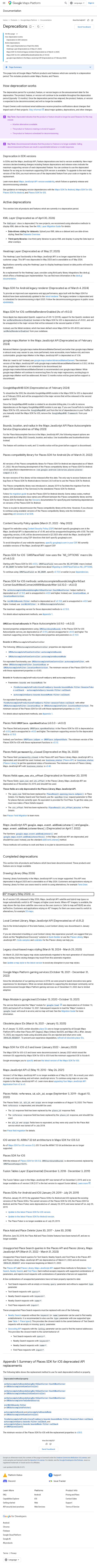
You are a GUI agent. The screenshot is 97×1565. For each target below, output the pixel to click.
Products (14, 20)
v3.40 (48, 766)
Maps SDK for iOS (84, 189)
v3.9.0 (44, 632)
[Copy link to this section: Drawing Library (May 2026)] (37, 873)
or (45, 739)
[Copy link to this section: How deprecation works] (38, 86)
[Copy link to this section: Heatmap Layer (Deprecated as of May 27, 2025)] (62, 251)
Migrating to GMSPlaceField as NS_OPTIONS (72, 567)
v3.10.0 (57, 572)
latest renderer (51, 296)
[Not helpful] (92, 20)
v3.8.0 (77, 709)
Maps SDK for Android (65, 189)
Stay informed (35, 110)
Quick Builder (54, 937)
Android (37, 1495)
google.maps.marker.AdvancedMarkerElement (54, 360)
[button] (48, 67)
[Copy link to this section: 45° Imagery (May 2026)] (33, 894)
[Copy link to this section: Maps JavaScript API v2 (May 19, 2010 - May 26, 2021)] (66, 1070)
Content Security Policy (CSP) (41, 528)
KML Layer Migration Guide (49, 226)
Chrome (6, 1527)
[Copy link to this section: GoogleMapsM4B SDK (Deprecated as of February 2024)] (72, 388)
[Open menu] (4, 3)
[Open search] (65, 3)
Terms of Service (72, 1507)
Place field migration (16, 1130)
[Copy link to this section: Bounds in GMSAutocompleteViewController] (47, 642)
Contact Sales (71, 1499)
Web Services (39, 1507)
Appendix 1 (48, 614)
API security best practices (13, 1507)
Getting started (9, 1503)
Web (36, 1503)
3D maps (29, 911)
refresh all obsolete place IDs (70, 1038)
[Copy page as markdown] (38, 26)
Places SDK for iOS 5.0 (30, 1161)
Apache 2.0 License (37, 1460)
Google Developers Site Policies (71, 1460)
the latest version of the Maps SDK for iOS (60, 1060)
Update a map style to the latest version (24, 963)
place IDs (43, 1029)
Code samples (23, 940)
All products (8, 1543)
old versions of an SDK (23, 514)
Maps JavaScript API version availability (36, 181)
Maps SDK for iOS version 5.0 (21, 1145)
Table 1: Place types (22, 1321)
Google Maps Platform (29, 20)
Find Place (32, 1271)
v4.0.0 (35, 564)
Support (69, 1503)
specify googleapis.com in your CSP (61, 542)
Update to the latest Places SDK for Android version (31, 1216)
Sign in (91, 3)
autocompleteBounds (14, 1412)
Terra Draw (82, 884)
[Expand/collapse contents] (16, 33)
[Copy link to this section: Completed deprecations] (40, 856)
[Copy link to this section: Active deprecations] (33, 202)
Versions (36, 500)
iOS (35, 1499)
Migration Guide (68, 1011)
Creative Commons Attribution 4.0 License (71, 1458)
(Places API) (60, 760)
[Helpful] (88, 20)
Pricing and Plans (72, 1495)
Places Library (76, 937)
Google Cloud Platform (12, 1535)
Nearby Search (16, 1271)
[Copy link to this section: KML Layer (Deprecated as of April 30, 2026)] (57, 218)
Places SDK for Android (13, 192)
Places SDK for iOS (37, 192)
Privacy (13, 1553)
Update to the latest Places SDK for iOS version (29, 1212)
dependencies (82, 572)
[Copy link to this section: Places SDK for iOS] (27, 1155)
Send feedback (84, 27)
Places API (12, 1268)
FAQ (4, 1495)
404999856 (8, 302)
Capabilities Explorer (11, 1499)
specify (30, 1060)
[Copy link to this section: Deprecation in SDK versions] (38, 156)
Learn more (83, 1183)
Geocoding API (14, 1329)
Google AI (7, 1539)
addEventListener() (50, 840)
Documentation (12, 10)
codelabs (38, 940)
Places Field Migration (17, 815)
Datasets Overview (31, 234)
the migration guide (17, 494)
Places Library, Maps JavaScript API (37, 1268)
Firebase (6, 1531)
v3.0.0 (8, 731)
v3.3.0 (55, 742)
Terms (5, 1553)
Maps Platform (31, 3)
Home (5, 20)
